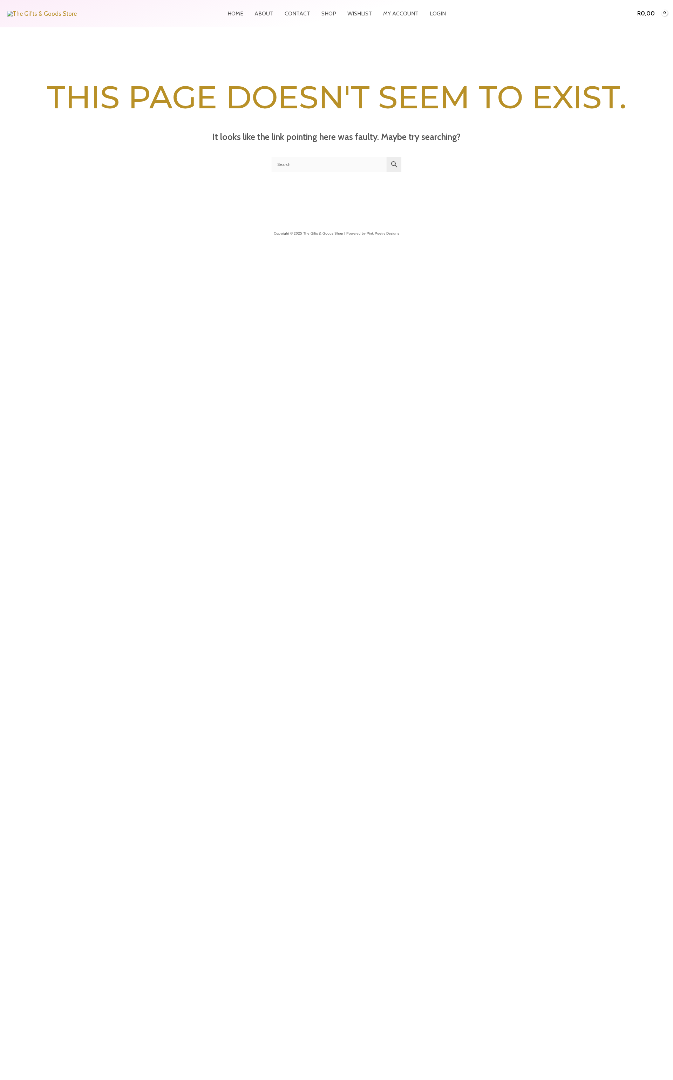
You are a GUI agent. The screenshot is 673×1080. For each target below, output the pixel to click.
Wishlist (359, 13)
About (263, 13)
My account (401, 13)
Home (235, 13)
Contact (297, 13)
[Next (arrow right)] (22, 881)
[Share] (38, 870)
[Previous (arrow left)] (7, 881)
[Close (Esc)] (53, 870)
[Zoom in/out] (7, 870)
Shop (328, 13)
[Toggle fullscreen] (22, 870)
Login (438, 13)
